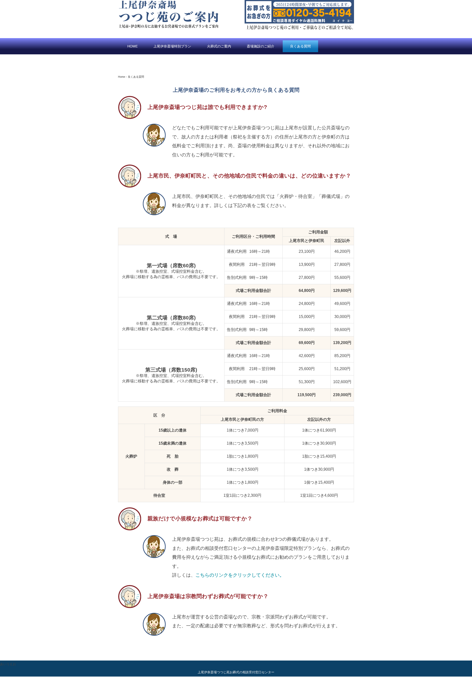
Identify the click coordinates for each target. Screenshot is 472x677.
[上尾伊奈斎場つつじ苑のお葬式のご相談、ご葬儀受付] (168, 3)
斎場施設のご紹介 (260, 46)
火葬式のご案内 (219, 46)
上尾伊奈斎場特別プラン (172, 46)
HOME (132, 46)
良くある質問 (300, 46)
